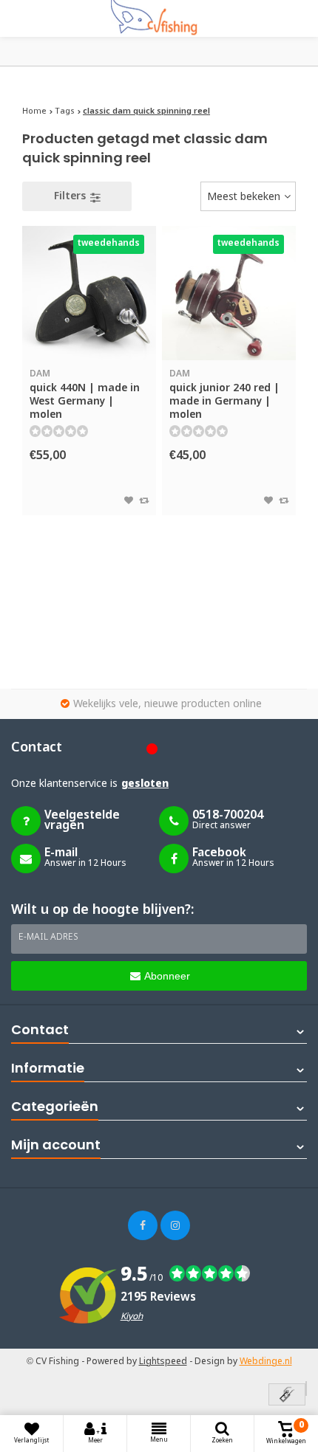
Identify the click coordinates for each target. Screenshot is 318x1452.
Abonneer (167, 976)
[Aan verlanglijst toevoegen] (128, 501)
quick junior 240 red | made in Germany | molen (224, 395)
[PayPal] (306, 1388)
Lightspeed (163, 1362)
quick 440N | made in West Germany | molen (85, 395)
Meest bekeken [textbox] (243, 197)
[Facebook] (143, 1225)
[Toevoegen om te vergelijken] (144, 501)
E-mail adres (48, 937)
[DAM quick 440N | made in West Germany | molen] (89, 292)
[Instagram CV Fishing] (175, 1225)
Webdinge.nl (266, 1362)
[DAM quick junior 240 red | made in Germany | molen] (229, 292)
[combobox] (248, 196)
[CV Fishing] (159, 18)
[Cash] (286, 1395)
